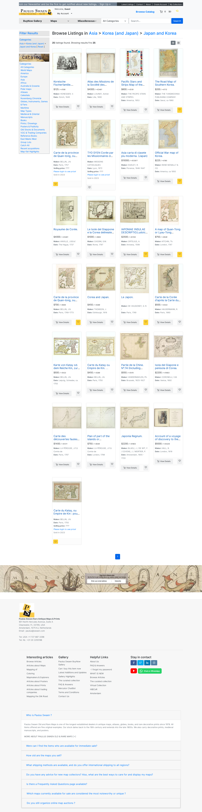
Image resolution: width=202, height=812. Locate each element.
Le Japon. (127, 297)
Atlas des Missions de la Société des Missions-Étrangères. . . (100, 86)
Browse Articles (34, 661)
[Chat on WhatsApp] (150, 671)
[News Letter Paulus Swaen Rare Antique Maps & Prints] (101, 578)
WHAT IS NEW (97, 673)
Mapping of (32, 669)
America (25, 73)
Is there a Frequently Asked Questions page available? (56, 784)
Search (177, 20)
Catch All (25, 145)
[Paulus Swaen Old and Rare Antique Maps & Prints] (35, 12)
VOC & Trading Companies (33, 132)
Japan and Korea (28, 46)
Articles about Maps (36, 665)
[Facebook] (134, 662)
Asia (22, 43)
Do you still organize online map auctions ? (51, 802)
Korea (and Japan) (35, 43)
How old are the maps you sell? (44, 755)
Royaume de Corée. (66, 229)
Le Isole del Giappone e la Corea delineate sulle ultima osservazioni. (100, 234)
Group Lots (26, 142)
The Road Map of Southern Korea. (165, 83)
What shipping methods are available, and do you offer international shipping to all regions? (77, 765)
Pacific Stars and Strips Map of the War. (131, 84)
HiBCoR (93, 689)
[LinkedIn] (147, 662)
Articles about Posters (37, 681)
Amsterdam (95, 693)
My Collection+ (176, 4)
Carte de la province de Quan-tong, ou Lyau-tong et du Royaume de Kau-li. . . (67, 157)
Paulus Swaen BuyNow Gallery (69, 663)
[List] (178, 43)
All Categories (27, 67)
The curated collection (69, 680)
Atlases (24, 92)
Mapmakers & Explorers (38, 677)
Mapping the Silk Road (37, 696)
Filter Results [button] (29, 33)
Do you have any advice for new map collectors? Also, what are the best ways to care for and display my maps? (89, 774)
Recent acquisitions (30, 148)
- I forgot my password (101, 669)
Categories (25, 39)
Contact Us (63, 696)
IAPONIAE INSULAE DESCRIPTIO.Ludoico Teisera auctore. (134, 232)
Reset (40, 46)
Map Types (26, 111)
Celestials (25, 95)
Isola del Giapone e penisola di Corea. (166, 366)
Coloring (30, 673)
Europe (24, 76)
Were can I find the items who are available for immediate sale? (61, 745)
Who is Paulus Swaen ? (39, 715)
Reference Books (29, 136)
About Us (94, 661)
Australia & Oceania (30, 86)
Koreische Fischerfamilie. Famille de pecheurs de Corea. (66, 86)
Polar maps (26, 89)
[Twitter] (140, 662)
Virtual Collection (98, 685)
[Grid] (173, 43)
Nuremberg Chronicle (31, 98)
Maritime (25, 108)
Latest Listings (128, 4)
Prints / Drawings (29, 123)
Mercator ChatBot (67, 688)
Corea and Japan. (98, 297)
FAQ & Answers (65, 684)
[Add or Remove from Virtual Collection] (78, 106)
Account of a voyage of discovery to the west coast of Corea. (168, 439)
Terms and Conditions (68, 692)
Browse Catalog (145, 11)
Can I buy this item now (69, 668)
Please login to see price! (65, 171)
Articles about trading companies (37, 690)
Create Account (160, 4)
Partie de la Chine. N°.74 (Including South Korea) (132, 368)
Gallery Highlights (66, 676)
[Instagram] (154, 662)
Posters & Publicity (30, 126)
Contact (139, 4)
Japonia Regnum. (131, 436)
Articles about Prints (36, 685)
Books (23, 120)
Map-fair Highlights (30, 151)
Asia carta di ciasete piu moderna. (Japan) (134, 154)
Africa (23, 82)
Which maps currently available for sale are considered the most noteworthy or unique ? (76, 793)
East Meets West (29, 139)
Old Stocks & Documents (33, 129)
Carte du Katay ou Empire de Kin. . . (98, 366)
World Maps (26, 70)
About (148, 4)
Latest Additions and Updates (72, 672)
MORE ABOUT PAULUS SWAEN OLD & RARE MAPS (48, 736)
